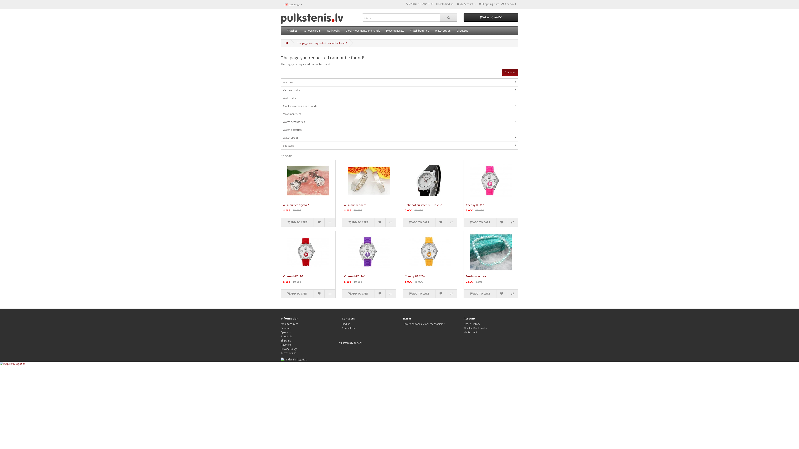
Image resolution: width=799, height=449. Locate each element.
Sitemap (285, 328)
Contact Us (348, 328)
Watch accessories (294, 122)
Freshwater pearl (477, 276)
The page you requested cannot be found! (322, 43)
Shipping (286, 340)
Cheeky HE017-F (476, 205)
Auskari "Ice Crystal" (296, 205)
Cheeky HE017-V (354, 276)
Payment (286, 345)
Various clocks (312, 30)
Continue (510, 72)
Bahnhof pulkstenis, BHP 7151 (424, 205)
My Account (470, 332)
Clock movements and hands (363, 30)
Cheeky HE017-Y (415, 276)
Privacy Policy (289, 349)
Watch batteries (419, 30)
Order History (472, 324)
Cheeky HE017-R (293, 276)
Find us (346, 324)
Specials (285, 332)
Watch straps (442, 30)
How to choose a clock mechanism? (423, 324)
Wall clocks (333, 30)
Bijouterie (462, 30)
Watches (292, 30)
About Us (286, 336)
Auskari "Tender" (355, 205)
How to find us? (445, 4)
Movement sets (395, 30)
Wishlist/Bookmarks (475, 328)
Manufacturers (289, 324)
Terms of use (288, 353)
